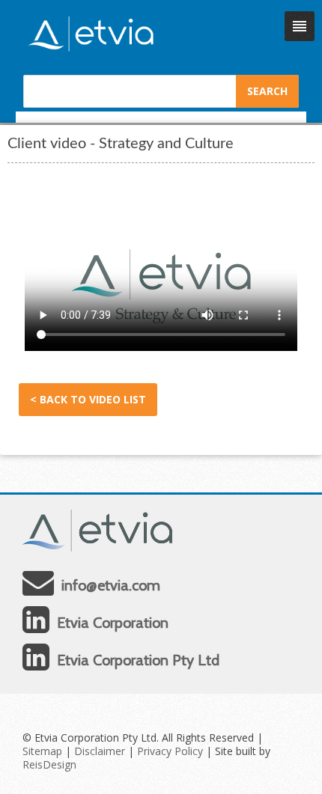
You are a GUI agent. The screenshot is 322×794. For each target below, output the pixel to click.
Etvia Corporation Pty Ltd (138, 660)
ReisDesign (49, 764)
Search (267, 91)
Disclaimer (99, 751)
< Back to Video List (88, 399)
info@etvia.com (110, 585)
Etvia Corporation (112, 623)
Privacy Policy (170, 751)
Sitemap (42, 751)
